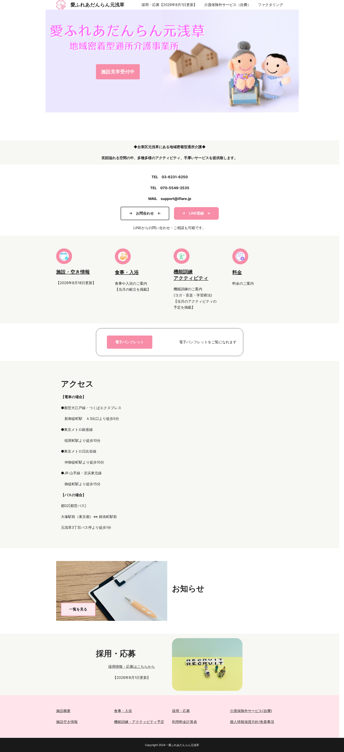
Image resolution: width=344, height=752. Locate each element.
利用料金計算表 (184, 722)
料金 (237, 272)
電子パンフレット (129, 342)
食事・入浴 (127, 272)
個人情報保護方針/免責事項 (252, 722)
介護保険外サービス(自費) (251, 711)
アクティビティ (191, 278)
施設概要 (63, 711)
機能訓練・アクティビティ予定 (139, 722)
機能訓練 (183, 272)
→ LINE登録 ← (196, 213)
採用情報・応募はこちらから (131, 666)
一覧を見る (78, 609)
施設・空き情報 (73, 272)
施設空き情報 (67, 722)
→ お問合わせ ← (145, 213)
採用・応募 (181, 711)
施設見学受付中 (118, 72)
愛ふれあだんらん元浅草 (97, 5)
